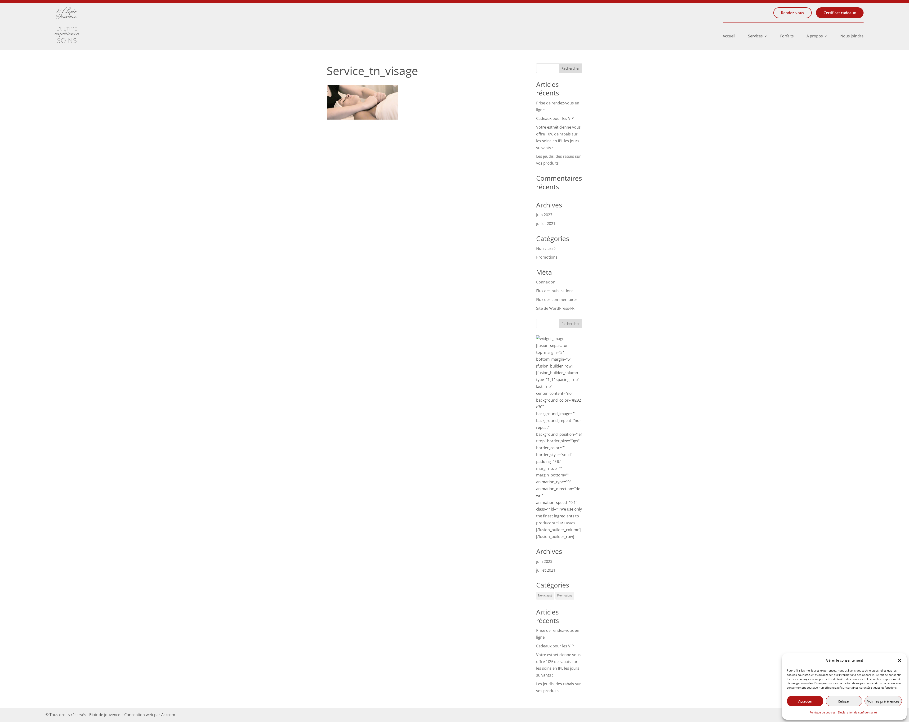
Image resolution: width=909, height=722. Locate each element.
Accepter (805, 701)
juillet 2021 (545, 223)
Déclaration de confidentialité (857, 712)
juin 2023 (544, 214)
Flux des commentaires (557, 299)
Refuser (844, 701)
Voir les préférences (883, 701)
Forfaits (787, 36)
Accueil (729, 36)
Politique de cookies (823, 712)
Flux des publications (555, 290)
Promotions (546, 257)
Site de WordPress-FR (555, 308)
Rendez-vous (792, 12)
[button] (899, 660)
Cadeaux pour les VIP (555, 118)
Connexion (545, 282)
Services (755, 36)
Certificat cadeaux (840, 12)
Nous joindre (852, 36)
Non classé (546, 248)
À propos (815, 36)
